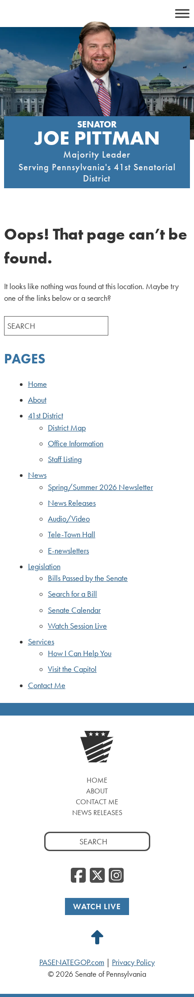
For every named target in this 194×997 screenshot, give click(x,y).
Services (41, 642)
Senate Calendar (74, 610)
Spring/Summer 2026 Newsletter (100, 487)
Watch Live (97, 906)
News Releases (72, 503)
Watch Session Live (77, 626)
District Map (67, 428)
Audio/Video (69, 519)
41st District (45, 416)
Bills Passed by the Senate (88, 578)
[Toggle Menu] (182, 13)
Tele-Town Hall (71, 534)
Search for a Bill (72, 594)
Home (37, 384)
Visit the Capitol (72, 669)
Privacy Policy (133, 962)
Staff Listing (65, 459)
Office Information (75, 444)
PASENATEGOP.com (71, 962)
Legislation (44, 566)
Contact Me (46, 685)
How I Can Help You (79, 653)
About (37, 400)
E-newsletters (68, 551)
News (37, 475)
